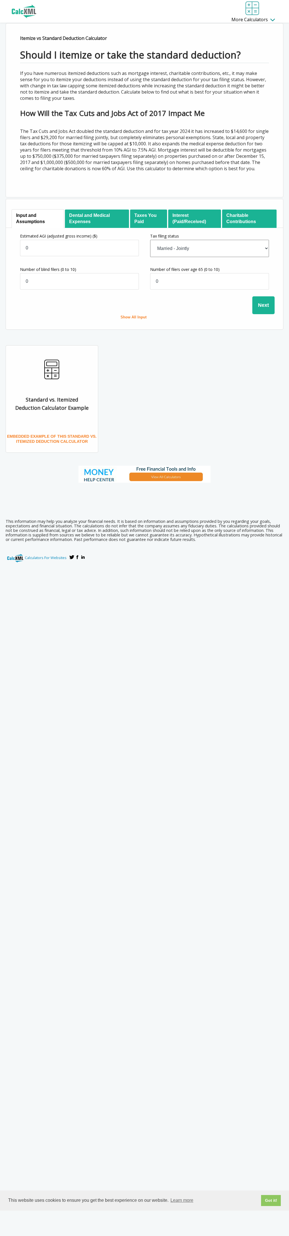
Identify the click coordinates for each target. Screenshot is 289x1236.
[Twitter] (72, 557)
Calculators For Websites (46, 557)
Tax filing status (164, 236)
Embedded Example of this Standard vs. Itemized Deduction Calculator (52, 439)
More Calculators (250, 19)
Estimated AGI (58, 236)
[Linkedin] (83, 557)
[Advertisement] (144, 499)
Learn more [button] (181, 1200)
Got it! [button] (271, 1200)
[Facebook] (77, 557)
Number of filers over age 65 (185, 269)
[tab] (38, 218)
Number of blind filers (48, 269)
